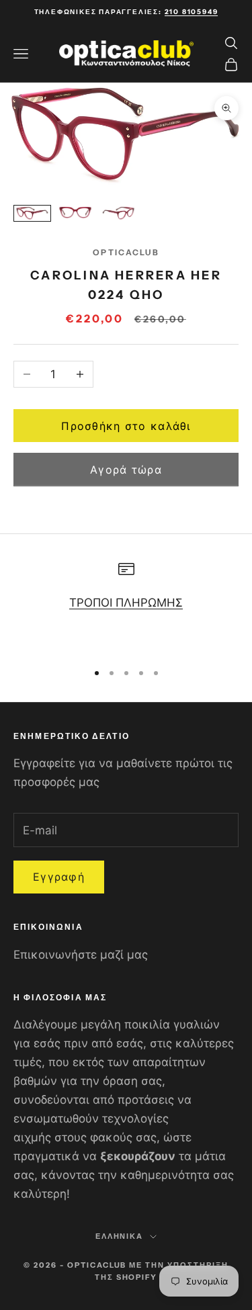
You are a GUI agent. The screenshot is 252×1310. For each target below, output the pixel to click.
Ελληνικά (119, 1236)
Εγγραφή (59, 876)
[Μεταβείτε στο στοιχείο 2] (75, 213)
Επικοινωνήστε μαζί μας (80, 954)
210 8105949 (191, 11)
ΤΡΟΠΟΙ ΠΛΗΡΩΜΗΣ (126, 602)
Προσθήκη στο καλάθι (125, 426)
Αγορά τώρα (126, 469)
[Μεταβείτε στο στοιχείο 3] (118, 213)
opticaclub (126, 252)
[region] (126, 605)
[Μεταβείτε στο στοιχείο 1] (32, 213)
